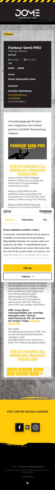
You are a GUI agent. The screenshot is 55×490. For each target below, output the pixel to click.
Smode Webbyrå (27, 476)
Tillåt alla (27, 268)
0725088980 (14, 98)
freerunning (25, 370)
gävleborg (22, 374)
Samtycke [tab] (10, 219)
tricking (38, 370)
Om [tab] (45, 219)
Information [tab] (27, 219)
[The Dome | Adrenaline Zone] (27, 14)
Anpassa (26, 276)
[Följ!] (27, 427)
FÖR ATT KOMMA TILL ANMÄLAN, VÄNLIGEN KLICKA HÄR (27, 170)
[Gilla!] (19, 427)
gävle (11, 374)
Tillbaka (8, 34)
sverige (34, 374)
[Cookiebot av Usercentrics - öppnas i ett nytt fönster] (39, 212)
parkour (12, 370)
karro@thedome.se (17, 95)
